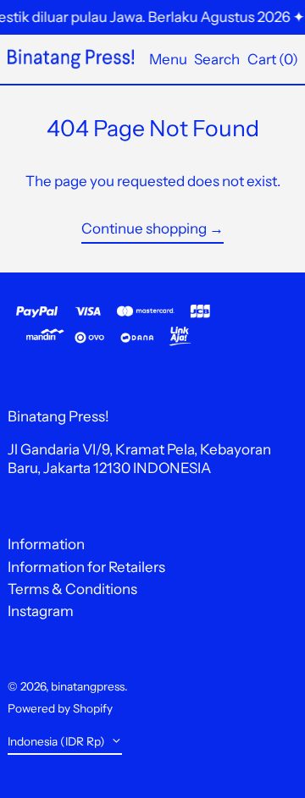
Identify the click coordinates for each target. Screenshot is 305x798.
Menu (168, 59)
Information (46, 544)
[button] (217, 58)
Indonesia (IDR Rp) (58, 741)
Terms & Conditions (72, 589)
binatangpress (88, 686)
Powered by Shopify (60, 708)
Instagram (41, 611)
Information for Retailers (86, 567)
